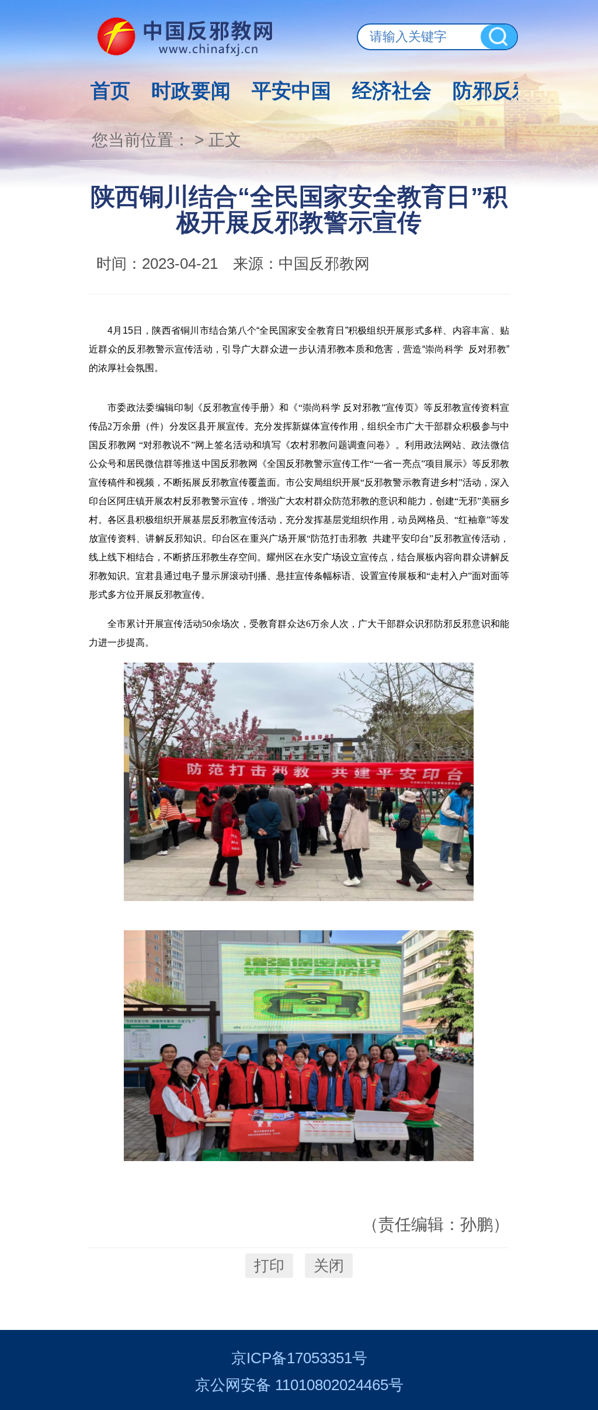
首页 (110, 90)
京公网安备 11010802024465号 (299, 1385)
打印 (269, 1265)
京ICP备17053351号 (299, 1358)
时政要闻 (191, 90)
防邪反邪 (492, 90)
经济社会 (392, 90)
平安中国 (291, 90)
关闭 (329, 1265)
